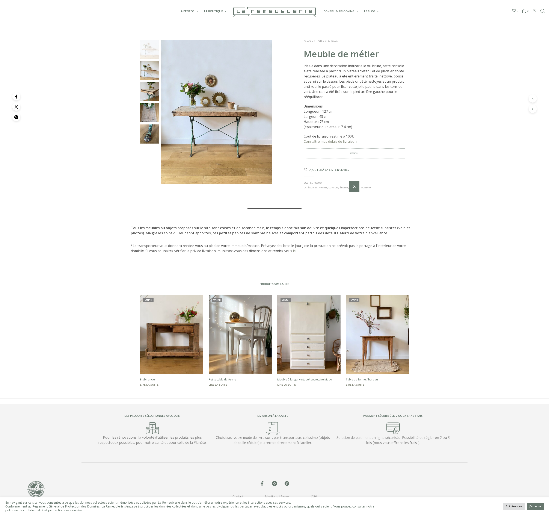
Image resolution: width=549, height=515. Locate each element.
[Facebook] (16, 96)
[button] (515, 11)
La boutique (213, 11)
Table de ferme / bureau (362, 379)
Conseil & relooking (339, 11)
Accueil (308, 40)
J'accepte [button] (535, 506)
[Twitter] (16, 107)
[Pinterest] (16, 117)
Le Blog (369, 11)
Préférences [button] (514, 506)
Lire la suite (149, 384)
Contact (237, 496)
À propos (188, 11)
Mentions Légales (277, 496)
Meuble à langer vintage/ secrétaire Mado (304, 379)
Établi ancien (148, 379)
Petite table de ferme (222, 379)
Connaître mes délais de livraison (330, 141)
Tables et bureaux (327, 40)
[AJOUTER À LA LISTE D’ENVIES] (171, 367)
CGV (314, 496)
